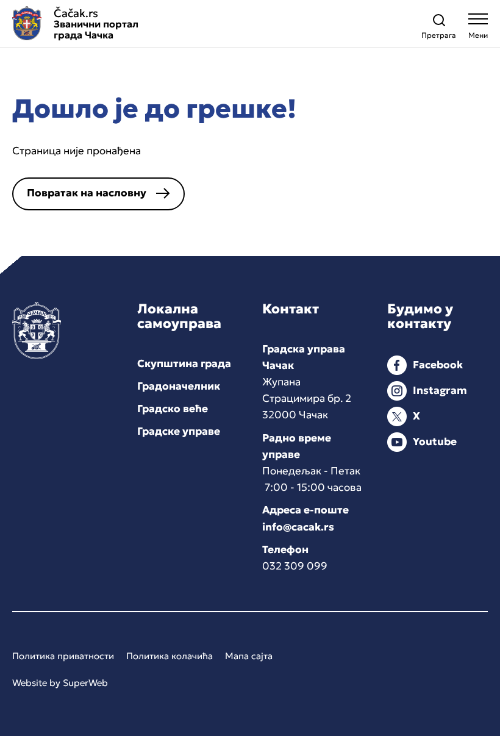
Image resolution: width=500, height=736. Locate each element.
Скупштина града (184, 363)
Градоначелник (178, 386)
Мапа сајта (249, 656)
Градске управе (178, 431)
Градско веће (172, 408)
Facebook (438, 364)
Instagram (440, 390)
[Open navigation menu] (478, 29)
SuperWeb (85, 682)
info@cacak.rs (298, 527)
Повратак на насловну (86, 192)
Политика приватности (63, 656)
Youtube (435, 441)
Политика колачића (169, 656)
